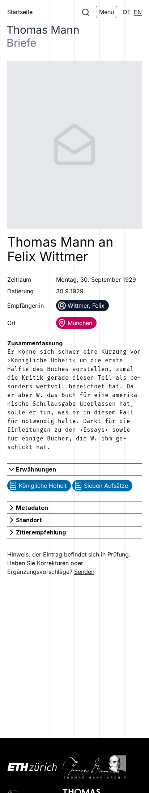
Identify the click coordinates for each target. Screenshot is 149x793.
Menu (106, 12)
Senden (84, 571)
